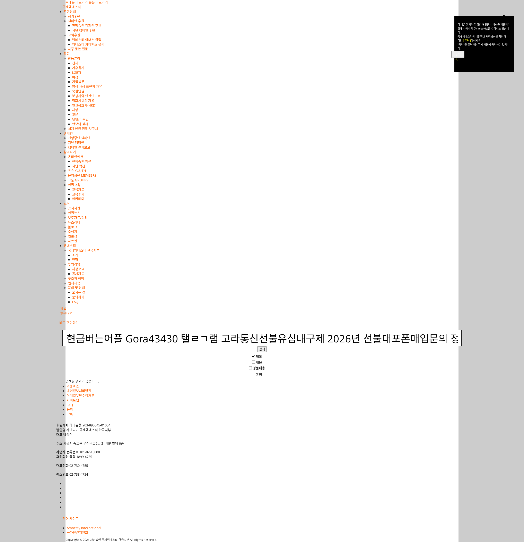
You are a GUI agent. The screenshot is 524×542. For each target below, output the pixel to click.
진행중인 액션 (81, 161)
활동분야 (74, 58)
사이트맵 (73, 400)
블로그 (72, 227)
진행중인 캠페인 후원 (86, 25)
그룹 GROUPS (78, 180)
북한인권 (78, 91)
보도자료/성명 (78, 217)
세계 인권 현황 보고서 (83, 128)
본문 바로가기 (98, 2)
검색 (262, 349)
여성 (75, 77)
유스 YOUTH (77, 170)
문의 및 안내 (76, 287)
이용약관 (73, 386)
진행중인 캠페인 (79, 138)
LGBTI (76, 72)
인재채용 (74, 283)
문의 (70, 409)
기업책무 (78, 82)
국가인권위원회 (77, 532)
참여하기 (70, 152)
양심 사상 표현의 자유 (87, 86)
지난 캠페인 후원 (83, 30)
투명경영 (74, 264)
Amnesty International (84, 528)
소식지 (72, 231)
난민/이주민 (80, 119)
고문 (75, 114)
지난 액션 (78, 166)
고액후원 (74, 35)
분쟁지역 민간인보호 (86, 96)
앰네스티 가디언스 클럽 (88, 44)
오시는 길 (78, 292)
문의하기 (78, 297)
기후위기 (78, 68)
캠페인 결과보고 (79, 147)
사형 (75, 110)
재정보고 (78, 269)
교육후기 (78, 194)
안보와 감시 (80, 124)
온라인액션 (75, 157)
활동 (67, 53)
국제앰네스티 (71, 7)
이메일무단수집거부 (80, 395)
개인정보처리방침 (79, 391)
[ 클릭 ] (467, 40)
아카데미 (78, 199)
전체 (75, 63)
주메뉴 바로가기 (77, 2)
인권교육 (74, 185)
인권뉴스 (74, 213)
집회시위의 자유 (83, 100)
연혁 (75, 259)
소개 (75, 255)
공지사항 (74, 208)
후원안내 (70, 11)
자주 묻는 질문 (78, 49)
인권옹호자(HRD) (84, 105)
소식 (67, 203)
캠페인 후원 (76, 21)
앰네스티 (70, 245)
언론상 (72, 236)
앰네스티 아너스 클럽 (86, 39)
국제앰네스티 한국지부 (83, 250)
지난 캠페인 (76, 142)
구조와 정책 (76, 278)
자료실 (72, 241)
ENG (70, 414)
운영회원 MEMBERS (82, 175)
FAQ (75, 302)
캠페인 (68, 133)
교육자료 (78, 189)
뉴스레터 (74, 222)
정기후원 (74, 16)
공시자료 (78, 274)
